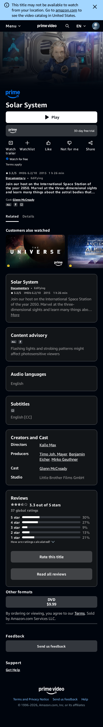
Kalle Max (48, 444)
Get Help (13, 670)
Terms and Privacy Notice (31, 699)
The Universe (35, 251)
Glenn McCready (23, 199)
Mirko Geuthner (65, 459)
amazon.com (66, 10)
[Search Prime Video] (67, 26)
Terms (79, 613)
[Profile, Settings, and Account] (96, 26)
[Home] (47, 26)
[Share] (90, 143)
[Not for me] (69, 143)
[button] (51, 117)
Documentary (15, 178)
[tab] (12, 216)
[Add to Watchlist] (27, 143)
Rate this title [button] (52, 556)
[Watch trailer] (10, 143)
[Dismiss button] (95, 6)
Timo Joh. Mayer (53, 454)
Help (84, 699)
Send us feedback (65, 699)
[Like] (48, 143)
